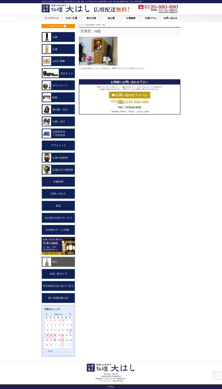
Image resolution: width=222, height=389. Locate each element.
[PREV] (47, 314)
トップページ (52, 18)
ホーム (81, 25)
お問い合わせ (170, 18)
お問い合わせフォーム (131, 95)
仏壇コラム (150, 18)
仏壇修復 (131, 18)
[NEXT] (69, 314)
